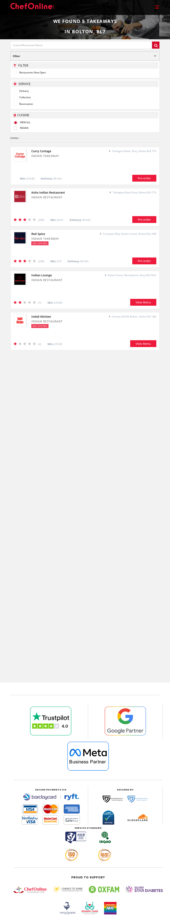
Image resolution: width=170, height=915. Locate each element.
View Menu (143, 302)
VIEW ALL (25, 122)
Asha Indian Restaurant (48, 192)
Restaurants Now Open (32, 72)
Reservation (26, 104)
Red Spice (38, 234)
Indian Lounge (41, 275)
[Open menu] (157, 7)
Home (14, 138)
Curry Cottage (41, 151)
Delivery (24, 91)
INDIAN (24, 128)
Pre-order (144, 178)
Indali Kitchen (41, 317)
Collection (25, 97)
